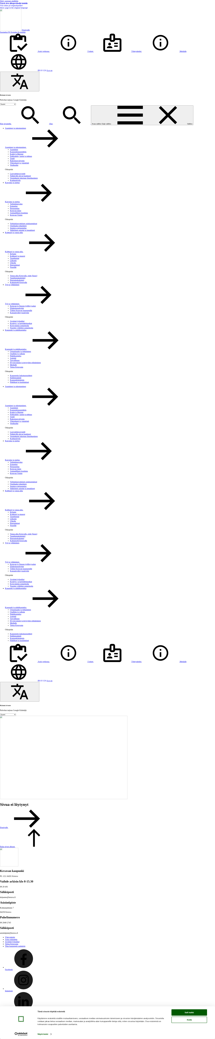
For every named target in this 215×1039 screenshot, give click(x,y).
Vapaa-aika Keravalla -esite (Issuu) (23, 276)
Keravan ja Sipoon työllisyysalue (23, 306)
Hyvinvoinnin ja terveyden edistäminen (25, 363)
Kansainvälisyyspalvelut (19, 313)
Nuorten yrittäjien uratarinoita (21, 328)
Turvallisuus (15, 360)
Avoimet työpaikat (17, 321)
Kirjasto (13, 254)
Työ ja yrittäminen (12, 285)
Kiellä (189, 1020)
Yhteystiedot (10, 937)
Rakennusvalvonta (17, 161)
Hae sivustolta (6, 124)
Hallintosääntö (15, 378)
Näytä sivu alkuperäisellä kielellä (13, 3)
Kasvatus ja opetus (12, 183)
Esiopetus (14, 206)
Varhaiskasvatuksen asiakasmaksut (23, 224)
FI (39, 70)
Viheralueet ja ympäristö (19, 163)
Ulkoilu (13, 263)
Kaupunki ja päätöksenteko (15, 330)
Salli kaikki (189, 1012)
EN (44, 70)
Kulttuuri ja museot (17, 256)
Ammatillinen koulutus (19, 213)
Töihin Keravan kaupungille (21, 310)
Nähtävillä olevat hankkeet (20, 176)
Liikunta (13, 261)
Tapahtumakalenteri (17, 278)
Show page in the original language (14, 8)
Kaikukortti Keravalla (18, 282)
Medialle (13, 365)
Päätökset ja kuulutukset (19, 382)
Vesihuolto (14, 165)
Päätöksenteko (15, 356)
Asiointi (13, 358)
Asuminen (14, 149)
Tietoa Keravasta (16, 367)
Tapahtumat (14, 258)
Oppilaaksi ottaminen (18, 226)
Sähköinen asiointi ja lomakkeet (22, 230)
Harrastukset (15, 265)
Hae (51, 124)
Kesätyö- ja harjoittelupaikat (21, 323)
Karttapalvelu (15, 180)
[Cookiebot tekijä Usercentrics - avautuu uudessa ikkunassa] (21, 1034)
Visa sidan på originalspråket (11, 5)
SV (41, 70)
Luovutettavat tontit (17, 174)
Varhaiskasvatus (16, 204)
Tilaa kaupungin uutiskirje (15, 946)
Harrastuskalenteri (17, 280)
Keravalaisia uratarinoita (19, 326)
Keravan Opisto (16, 215)
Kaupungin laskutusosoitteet (21, 375)
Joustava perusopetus (18, 228)
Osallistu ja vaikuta (17, 354)
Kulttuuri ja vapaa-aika (14, 232)
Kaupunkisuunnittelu (18, 152)
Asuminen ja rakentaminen (15, 128)
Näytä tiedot (43, 1034)
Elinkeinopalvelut (17, 308)
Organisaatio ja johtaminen (20, 351)
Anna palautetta (11, 939)
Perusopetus (14, 208)
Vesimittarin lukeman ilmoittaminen (24, 178)
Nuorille (13, 267)
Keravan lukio (15, 211)
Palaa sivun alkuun (7, 847)
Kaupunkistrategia (17, 380)
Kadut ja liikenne (16, 154)
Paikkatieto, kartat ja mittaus (21, 156)
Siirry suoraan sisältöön (9, 1)
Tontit (12, 158)
